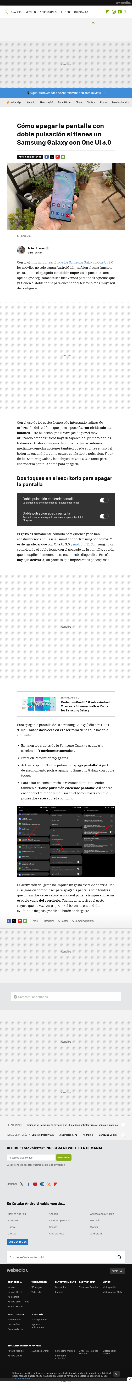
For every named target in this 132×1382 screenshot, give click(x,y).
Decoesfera (14, 1324)
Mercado (95, 1220)
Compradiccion (16, 1329)
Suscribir (64, 1157)
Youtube (120, 12)
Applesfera (13, 1296)
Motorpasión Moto (113, 1291)
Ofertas (91, 102)
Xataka (11, 1287)
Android (31, 102)
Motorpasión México (109, 1352)
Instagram (114, 12)
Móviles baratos (120, 102)
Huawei (12, 1227)
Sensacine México (65, 1350)
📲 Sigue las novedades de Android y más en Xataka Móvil (63, 93)
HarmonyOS (46, 102)
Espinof (59, 1291)
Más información (21, 1378)
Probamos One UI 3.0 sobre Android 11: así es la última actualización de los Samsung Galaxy (85, 706)
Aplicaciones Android (102, 1213)
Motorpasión (109, 1287)
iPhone (103, 102)
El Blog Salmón (39, 1319)
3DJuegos (36, 1287)
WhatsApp (16, 102)
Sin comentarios (31, 156)
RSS (49, 1183)
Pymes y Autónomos (37, 1326)
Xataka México (16, 1350)
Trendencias (14, 1319)
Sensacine (61, 1287)
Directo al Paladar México (88, 1352)
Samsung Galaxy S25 (43, 1134)
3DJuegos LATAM (40, 1350)
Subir (115, 1271)
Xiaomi (94, 1227)
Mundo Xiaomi (15, 1306)
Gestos (64, 920)
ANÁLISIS (16, 12)
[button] (38, 248)
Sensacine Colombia (61, 1357)
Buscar (120, 1257)
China (79, 102)
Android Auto (56, 1233)
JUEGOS (65, 12)
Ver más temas (17, 1242)
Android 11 (81, 544)
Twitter (126, 12)
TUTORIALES (81, 12)
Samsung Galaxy (84, 920)
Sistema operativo (59, 1220)
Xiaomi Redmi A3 (68, 1134)
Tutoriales (48, 920)
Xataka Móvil (14, 1291)
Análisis (53, 1213)
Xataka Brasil (15, 1355)
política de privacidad (53, 1164)
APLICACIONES (48, 12)
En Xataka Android (70, 697)
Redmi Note (64, 102)
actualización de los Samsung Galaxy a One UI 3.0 (75, 262)
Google (53, 1227)
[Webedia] (124, 3)
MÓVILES (31, 12)
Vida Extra (36, 1291)
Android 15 (88, 1134)
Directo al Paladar (88, 1287)
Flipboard (108, 12)
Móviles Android (17, 1213)
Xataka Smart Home (18, 1301)
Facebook (47, 157)
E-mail (63, 157)
